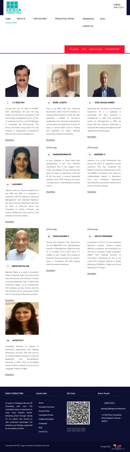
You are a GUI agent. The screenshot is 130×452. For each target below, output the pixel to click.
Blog (102, 19)
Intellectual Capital (64, 19)
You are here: (74, 49)
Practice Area (40, 19)
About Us (21, 19)
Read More (9, 140)
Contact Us (88, 26)
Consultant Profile (46, 415)
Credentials (88, 19)
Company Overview (46, 407)
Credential (43, 424)
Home (8, 19)
